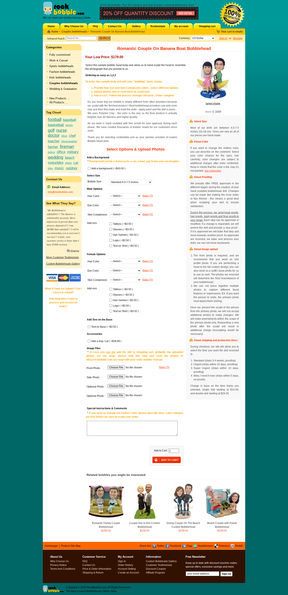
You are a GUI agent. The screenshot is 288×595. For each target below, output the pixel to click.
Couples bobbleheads (74, 31)
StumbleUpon (205, 545)
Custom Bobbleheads (175, 5)
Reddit (239, 545)
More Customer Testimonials (62, 257)
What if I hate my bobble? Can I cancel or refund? (63, 290)
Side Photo (93, 377)
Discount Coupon (156, 568)
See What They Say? (61, 203)
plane (68, 162)
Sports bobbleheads (61, 66)
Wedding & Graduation (63, 88)
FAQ (95, 26)
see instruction (213, 170)
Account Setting (127, 568)
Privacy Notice (58, 565)
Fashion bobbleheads (62, 71)
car (75, 162)
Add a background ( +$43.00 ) (108, 168)
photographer (69, 141)
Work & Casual (58, 60)
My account (181, 26)
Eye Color (93, 205)
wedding (55, 157)
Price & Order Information (96, 568)
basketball (56, 125)
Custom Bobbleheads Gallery (63, 263)
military (73, 152)
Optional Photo (95, 386)
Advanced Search (56, 38)
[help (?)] (148, 195)
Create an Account (128, 572)
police (51, 152)
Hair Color (93, 196)
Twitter (160, 545)
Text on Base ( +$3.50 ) (104, 326)
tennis (69, 125)
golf (51, 130)
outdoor (72, 168)
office (61, 152)
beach (69, 157)
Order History (125, 565)
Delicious (224, 545)
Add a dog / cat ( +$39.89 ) (106, 341)
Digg (189, 545)
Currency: (184, 38)
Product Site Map (71, 545)
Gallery (136, 26)
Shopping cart (207, 26)
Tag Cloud (53, 112)
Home (51, 26)
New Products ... (59, 98)
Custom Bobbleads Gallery (161, 561)
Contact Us (114, 26)
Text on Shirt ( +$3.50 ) (126, 245)
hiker (64, 135)
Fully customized (59, 54)
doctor (54, 135)
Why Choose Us (73, 26)
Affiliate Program (155, 572)
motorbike (55, 162)
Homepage (51, 545)
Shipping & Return (93, 572)
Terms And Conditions (62, 568)
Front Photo (93, 368)
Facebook (175, 545)
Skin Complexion (97, 214)
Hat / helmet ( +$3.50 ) (125, 234)
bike (50, 168)
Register (238, 38)
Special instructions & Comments (107, 408)
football (54, 119)
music (59, 168)
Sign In (223, 38)
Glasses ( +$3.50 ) (123, 229)
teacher (54, 141)
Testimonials (157, 26)
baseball (69, 120)
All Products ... (58, 102)
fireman (67, 146)
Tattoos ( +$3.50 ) (123, 223)
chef (72, 135)
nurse (61, 130)
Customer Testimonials (159, 565)
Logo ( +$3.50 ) (122, 240)
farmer (53, 147)
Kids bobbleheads (60, 77)
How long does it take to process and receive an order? (63, 302)
